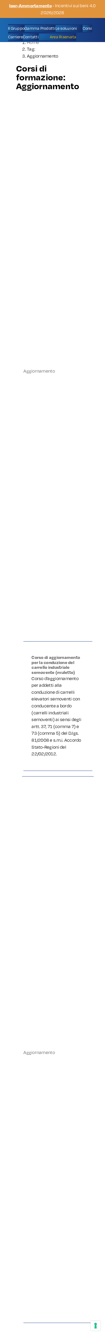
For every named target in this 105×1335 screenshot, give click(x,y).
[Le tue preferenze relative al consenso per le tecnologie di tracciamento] (95, 1326)
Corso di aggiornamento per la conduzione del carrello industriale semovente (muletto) (56, 664)
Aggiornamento (39, 371)
